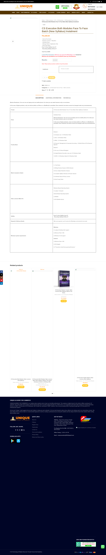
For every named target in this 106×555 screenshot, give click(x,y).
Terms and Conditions (37, 432)
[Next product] (45, 24)
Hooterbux (39, 551)
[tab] (40, 97)
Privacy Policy (35, 434)
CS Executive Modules (68, 294)
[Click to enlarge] (13, 41)
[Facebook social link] (93, 2)
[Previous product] (42, 24)
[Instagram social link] (97, 2)
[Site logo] (24, 6)
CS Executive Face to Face (71, 20)
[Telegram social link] (53, 90)
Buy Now (51, 77)
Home (43, 20)
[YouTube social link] (99, 2)
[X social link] (95, 2)
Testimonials (35, 427)
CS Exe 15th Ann (25, 382)
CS (55, 20)
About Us (34, 419)
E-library (34, 422)
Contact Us (34, 429)
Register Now (35, 424)
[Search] (91, 1)
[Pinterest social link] (49, 90)
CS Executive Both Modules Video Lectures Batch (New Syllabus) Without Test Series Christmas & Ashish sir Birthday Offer (42, 380)
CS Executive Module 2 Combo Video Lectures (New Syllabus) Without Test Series (63, 291)
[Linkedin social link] (101, 2)
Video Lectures (49, 20)
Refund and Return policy (38, 437)
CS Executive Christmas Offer (42, 385)
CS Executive (60, 20)
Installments (45, 69)
